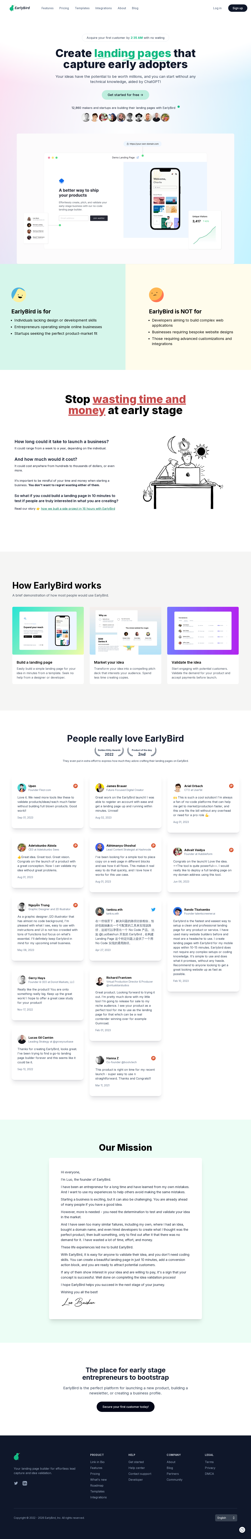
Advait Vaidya (194, 850)
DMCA (209, 1474)
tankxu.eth (114, 909)
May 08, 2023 (25, 950)
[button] (226, 1517)
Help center (136, 1468)
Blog (135, 8)
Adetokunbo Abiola (42, 845)
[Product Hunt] (75, 788)
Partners (173, 1474)
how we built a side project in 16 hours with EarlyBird (78, 508)
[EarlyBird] (20, 8)
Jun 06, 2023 (181, 881)
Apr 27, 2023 (103, 950)
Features (47, 8)
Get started (136, 1462)
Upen (32, 786)
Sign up (238, 8)
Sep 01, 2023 (25, 817)
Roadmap (96, 1485)
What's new (98, 1479)
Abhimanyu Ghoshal (121, 845)
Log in (217, 8)
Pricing (64, 8)
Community (174, 1479)
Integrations (103, 8)
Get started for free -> (125, 95)
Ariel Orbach (193, 786)
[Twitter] (153, 911)
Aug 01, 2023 (25, 877)
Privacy (210, 1468)
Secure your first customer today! (126, 1407)
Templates (82, 8)
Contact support (139, 1474)
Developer (135, 1479)
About (122, 8)
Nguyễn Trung (38, 905)
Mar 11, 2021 (102, 1085)
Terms (209, 1462)
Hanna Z (112, 1058)
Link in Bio (97, 1462)
